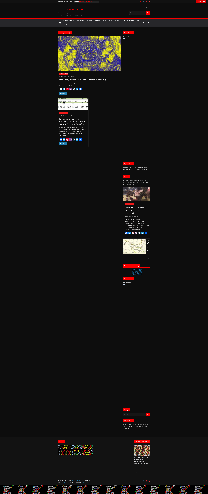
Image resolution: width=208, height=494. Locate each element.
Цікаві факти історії (114, 20)
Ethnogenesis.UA (70, 9)
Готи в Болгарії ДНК (148, 245)
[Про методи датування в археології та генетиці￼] (89, 53)
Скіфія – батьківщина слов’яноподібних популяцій (134, 210)
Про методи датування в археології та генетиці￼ (82, 79)
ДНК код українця (100, 20)
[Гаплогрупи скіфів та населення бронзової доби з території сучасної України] (73, 104)
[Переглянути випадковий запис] (148, 23)
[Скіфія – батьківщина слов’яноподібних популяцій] (136, 194)
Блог (138, 20)
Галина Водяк (71, 76)
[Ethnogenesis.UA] (60, 23)
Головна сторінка (69, 20)
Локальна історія (128, 20)
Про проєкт (80, 20)
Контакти (66, 24)
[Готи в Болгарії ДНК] (134, 250)
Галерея (89, 20)
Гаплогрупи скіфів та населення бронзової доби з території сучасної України (72, 121)
